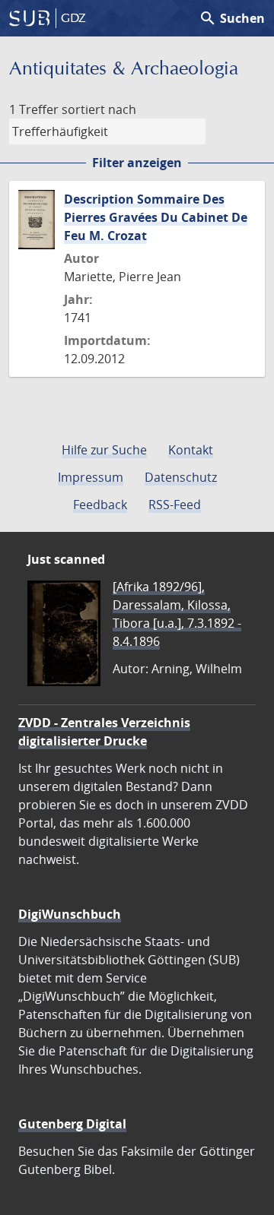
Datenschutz (181, 477)
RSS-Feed (174, 504)
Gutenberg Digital (72, 1123)
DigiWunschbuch (69, 914)
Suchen (232, 18)
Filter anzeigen (137, 162)
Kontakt (190, 449)
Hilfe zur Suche (104, 449)
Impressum (90, 477)
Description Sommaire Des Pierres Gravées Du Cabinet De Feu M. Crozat (155, 217)
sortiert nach (99, 109)
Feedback (100, 504)
